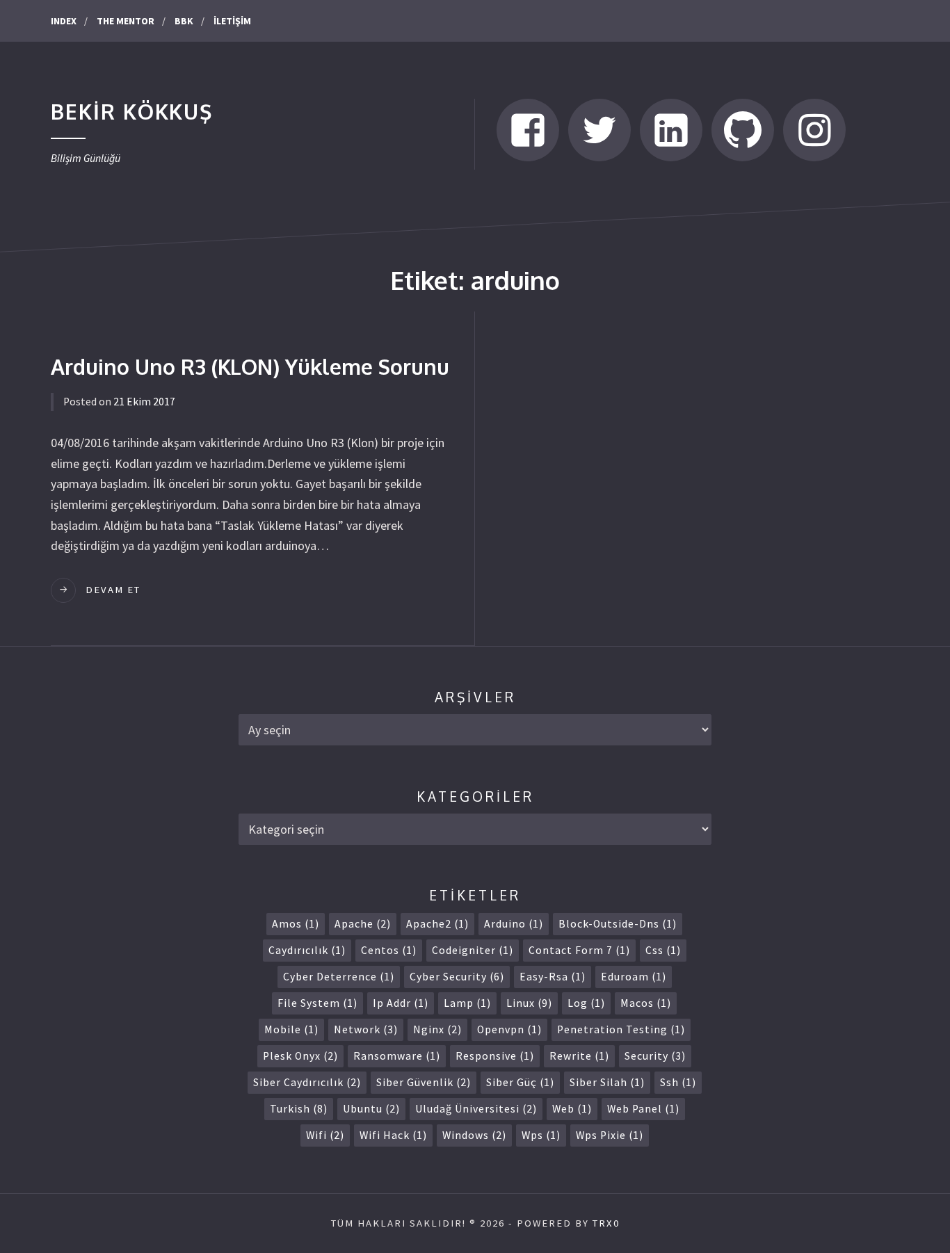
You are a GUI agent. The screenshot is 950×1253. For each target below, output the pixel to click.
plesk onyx (300, 1055)
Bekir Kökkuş (132, 111)
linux (529, 1003)
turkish (299, 1108)
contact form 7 (579, 950)
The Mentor (125, 21)
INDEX (64, 21)
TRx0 (606, 1223)
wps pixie (609, 1135)
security (655, 1055)
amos (295, 923)
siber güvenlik (423, 1082)
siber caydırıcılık (307, 1082)
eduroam (633, 976)
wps (541, 1135)
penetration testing (621, 1029)
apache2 (437, 923)
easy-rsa (553, 976)
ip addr (400, 1003)
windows (474, 1135)
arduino (513, 923)
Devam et (113, 589)
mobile (291, 1029)
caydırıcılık (307, 950)
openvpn (509, 1029)
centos (389, 950)
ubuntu (371, 1108)
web (572, 1108)
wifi (325, 1135)
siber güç (520, 1082)
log (586, 1003)
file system (317, 1003)
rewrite (579, 1055)
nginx (437, 1029)
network (366, 1029)
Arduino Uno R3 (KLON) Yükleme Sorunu (250, 366)
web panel (643, 1108)
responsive (495, 1055)
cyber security (457, 976)
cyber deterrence (338, 976)
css (663, 950)
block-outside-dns (617, 923)
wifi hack (393, 1135)
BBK (184, 21)
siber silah (607, 1082)
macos (645, 1003)
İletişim (232, 21)
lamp (467, 1003)
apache (363, 923)
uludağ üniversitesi (476, 1108)
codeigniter (472, 950)
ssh (678, 1082)
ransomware (396, 1055)
